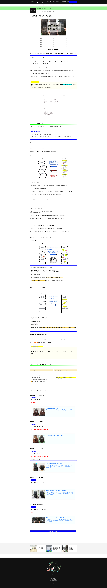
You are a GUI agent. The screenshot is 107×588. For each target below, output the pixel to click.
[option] (38, 548)
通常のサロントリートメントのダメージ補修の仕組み (51, 102)
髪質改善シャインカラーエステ (48, 111)
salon (52, 5)
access (59, 5)
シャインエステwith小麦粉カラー (48, 114)
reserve (45, 5)
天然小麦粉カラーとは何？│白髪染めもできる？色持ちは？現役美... (41, 548)
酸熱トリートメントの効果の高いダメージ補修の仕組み (51, 101)
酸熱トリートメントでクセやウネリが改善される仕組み (51, 99)
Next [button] (77, 548)
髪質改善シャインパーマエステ (48, 112)
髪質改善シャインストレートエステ (48, 113)
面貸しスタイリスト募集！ (73, 5)
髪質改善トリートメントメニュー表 (48, 108)
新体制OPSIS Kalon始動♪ (56, 548)
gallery (39, 5)
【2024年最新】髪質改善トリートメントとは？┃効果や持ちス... (72, 548)
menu (32, 5)
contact (65, 5)
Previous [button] (29, 548)
